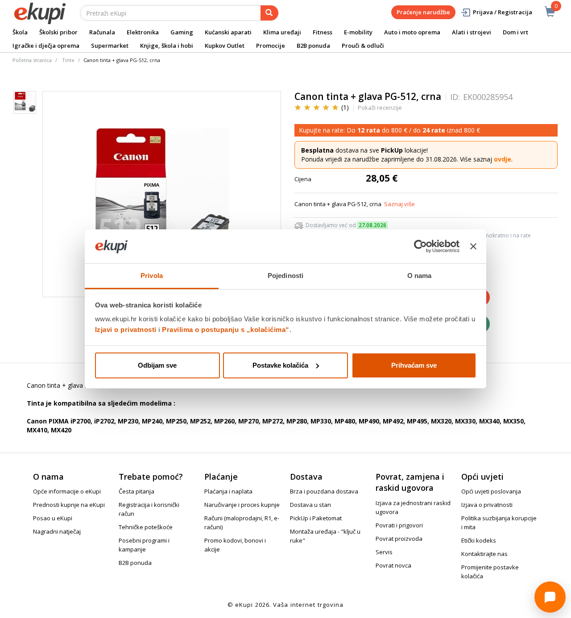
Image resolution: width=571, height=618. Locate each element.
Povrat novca (393, 565)
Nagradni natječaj (57, 531)
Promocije (270, 45)
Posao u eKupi (52, 518)
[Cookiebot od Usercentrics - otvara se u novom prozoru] (420, 246)
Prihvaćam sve (414, 365)
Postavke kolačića (280, 365)
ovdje (502, 159)
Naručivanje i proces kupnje (242, 505)
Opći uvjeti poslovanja (491, 491)
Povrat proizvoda (399, 539)
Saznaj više (399, 204)
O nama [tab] (419, 275)
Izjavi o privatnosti (126, 329)
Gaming (181, 32)
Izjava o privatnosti (487, 505)
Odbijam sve (157, 365)
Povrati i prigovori (399, 525)
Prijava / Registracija (502, 12)
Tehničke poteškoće (146, 527)
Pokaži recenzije (380, 108)
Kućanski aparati (228, 32)
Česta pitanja (136, 491)
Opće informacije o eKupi (67, 491)
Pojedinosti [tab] (285, 275)
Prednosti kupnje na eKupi (69, 505)
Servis (384, 552)
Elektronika (143, 32)
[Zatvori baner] (473, 246)
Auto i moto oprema (412, 32)
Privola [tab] (152, 275)
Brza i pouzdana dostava (324, 491)
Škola (20, 32)
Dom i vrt (515, 32)
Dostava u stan (310, 505)
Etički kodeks (478, 540)
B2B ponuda (313, 45)
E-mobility (358, 32)
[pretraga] (269, 13)
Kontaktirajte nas (484, 554)
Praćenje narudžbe (423, 12)
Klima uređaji (282, 32)
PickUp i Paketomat (316, 518)
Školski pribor (58, 32)
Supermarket (109, 45)
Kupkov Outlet (224, 45)
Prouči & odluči (363, 45)
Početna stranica (32, 60)
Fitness (322, 32)
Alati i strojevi (471, 32)
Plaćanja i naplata (228, 491)
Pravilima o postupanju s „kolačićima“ (226, 329)
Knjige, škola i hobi (166, 45)
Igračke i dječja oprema (45, 45)
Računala (102, 32)
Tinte (68, 60)
